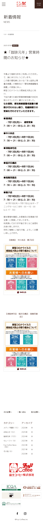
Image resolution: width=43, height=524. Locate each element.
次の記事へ (8, 412)
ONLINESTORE (39, 4)
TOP (5, 34)
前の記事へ (35, 412)
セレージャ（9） (10, 441)
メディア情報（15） (11, 428)
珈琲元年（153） (10, 436)
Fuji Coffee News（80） (10, 446)
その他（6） (8, 451)
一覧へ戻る (21, 412)
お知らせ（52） (10, 432)
